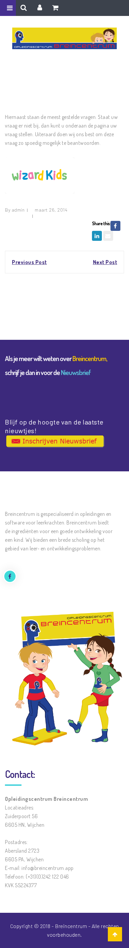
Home (43, 81)
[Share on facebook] (115, 226)
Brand (61, 81)
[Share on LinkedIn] (97, 236)
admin (18, 210)
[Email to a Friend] (108, 236)
